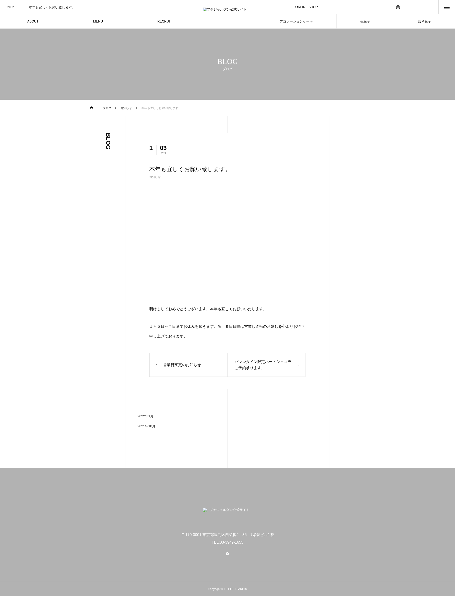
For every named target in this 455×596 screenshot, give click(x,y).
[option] (99, 7)
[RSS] (227, 553)
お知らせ (155, 177)
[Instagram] (397, 7)
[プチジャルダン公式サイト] (227, 14)
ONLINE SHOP (306, 7)
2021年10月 (146, 426)
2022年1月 (145, 416)
